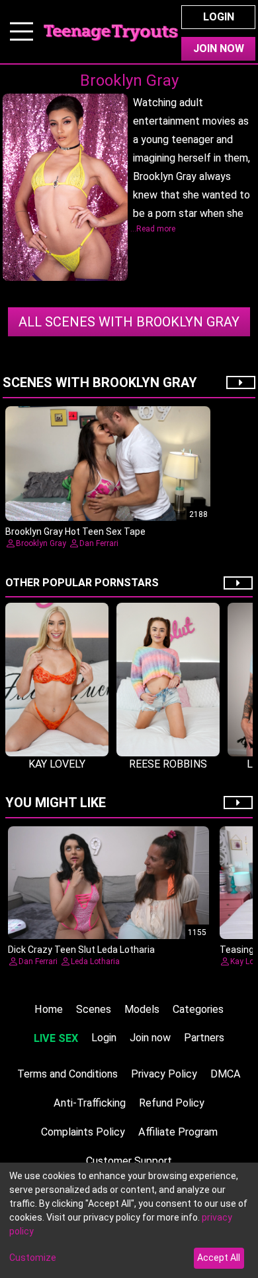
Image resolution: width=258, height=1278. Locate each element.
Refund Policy (171, 1103)
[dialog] (129, 1220)
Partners (204, 1037)
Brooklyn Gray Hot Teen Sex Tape (75, 531)
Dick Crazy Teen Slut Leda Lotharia (81, 949)
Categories (198, 1009)
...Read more (152, 228)
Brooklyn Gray (129, 322)
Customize (32, 1257)
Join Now (218, 48)
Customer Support (129, 1161)
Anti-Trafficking (90, 1103)
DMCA (225, 1074)
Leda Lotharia (95, 961)
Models (141, 1009)
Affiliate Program (178, 1132)
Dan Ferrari (98, 543)
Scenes (93, 1009)
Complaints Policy (83, 1132)
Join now (150, 1037)
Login (218, 17)
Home (48, 1009)
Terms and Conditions (67, 1074)
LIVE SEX (56, 1038)
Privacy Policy (164, 1074)
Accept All (218, 1257)
